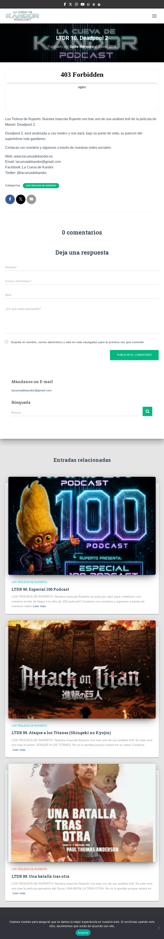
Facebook (65, 5)
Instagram (76, 5)
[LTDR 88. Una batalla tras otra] (82, 812)
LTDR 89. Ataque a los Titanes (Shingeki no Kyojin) (61, 732)
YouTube (83, 5)
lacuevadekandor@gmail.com (32, 390)
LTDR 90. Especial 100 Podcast (40, 589)
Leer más (39, 606)
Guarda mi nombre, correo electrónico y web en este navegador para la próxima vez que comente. (78, 342)
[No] (159, 928)
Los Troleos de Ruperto (41, 185)
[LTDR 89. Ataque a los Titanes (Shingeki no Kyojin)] (82, 669)
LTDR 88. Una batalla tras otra (40, 876)
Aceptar (83, 932)
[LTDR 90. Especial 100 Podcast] (82, 525)
